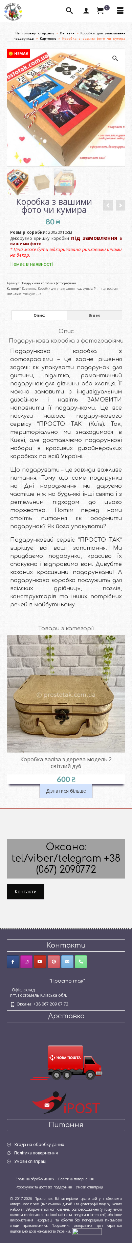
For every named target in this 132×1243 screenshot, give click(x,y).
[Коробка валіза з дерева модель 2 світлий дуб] (108, 205)
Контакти (26, 891)
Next (119, 716)
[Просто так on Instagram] (26, 961)
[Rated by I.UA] (87, 1231)
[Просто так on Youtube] (40, 961)
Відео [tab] (94, 315)
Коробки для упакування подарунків (65, 288)
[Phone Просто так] (81, 961)
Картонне (29, 288)
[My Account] (86, 11)
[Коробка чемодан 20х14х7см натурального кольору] (120, 205)
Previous (13, 716)
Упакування (32, 294)
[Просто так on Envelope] (67, 961)
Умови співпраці (30, 1161)
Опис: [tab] (39, 315)
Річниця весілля (106, 288)
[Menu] (120, 11)
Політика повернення (36, 1153)
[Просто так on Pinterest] (54, 961)
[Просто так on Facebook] (13, 961)
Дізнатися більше (66, 791)
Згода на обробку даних (39, 1144)
